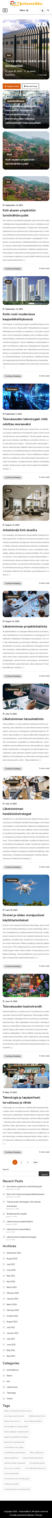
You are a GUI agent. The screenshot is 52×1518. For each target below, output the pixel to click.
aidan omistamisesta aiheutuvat (17, 1411)
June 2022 (11, 1345)
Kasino (10, 979)
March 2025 (12, 1287)
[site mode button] (43, 10)
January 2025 (12, 1299)
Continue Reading (12, 269)
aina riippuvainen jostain (14, 1416)
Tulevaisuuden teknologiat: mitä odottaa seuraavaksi (24, 1204)
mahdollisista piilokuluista (15, 1452)
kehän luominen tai (12, 1421)
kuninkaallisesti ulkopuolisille (16, 1426)
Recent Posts (31, 86)
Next (36, 1162)
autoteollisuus (16, 101)
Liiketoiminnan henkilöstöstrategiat (21, 1237)
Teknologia (12, 389)
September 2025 (14, 1253)
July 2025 (11, 1264)
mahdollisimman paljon (14, 1447)
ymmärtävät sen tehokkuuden (17, 1479)
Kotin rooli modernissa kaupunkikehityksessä (25, 1194)
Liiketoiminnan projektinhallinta (25, 626)
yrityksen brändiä (11, 1484)
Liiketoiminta (13, 596)
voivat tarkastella (11, 1473)
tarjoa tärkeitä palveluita (33, 1458)
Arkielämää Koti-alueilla (20, 530)
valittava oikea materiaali (14, 1463)
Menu (23, 10)
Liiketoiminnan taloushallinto (23, 719)
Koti (9, 55)
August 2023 (12, 1322)
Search (6, 1169)
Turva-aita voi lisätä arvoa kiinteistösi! (25, 63)
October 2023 (12, 1316)
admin (33, 71)
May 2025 (11, 1276)
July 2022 (11, 1339)
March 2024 (12, 1304)
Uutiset (10, 1399)
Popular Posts (13, 86)
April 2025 (11, 1281)
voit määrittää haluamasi (35, 1468)
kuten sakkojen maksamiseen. (17, 1432)
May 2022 (11, 1350)
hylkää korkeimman (37, 1416)
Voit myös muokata (12, 1468)
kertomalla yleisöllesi (33, 1421)
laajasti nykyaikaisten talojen (16, 1437)
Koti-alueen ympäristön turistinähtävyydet (24, 1186)
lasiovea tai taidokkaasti (14, 1442)
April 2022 (11, 1356)
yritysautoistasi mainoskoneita (17, 1489)
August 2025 (12, 1259)
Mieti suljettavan (37, 1452)
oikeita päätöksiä (11, 1458)
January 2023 (12, 1333)
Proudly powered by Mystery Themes (26, 1515)
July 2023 (11, 1327)
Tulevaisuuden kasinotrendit (22, 1006)
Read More (10, 75)
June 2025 (11, 1270)
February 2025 (13, 1293)
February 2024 (13, 1310)
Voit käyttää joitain (37, 1463)
